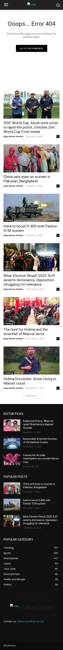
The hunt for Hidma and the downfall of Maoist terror (26, 331)
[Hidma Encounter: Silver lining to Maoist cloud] (31, 360)
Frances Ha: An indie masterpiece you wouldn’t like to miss (40, 458)
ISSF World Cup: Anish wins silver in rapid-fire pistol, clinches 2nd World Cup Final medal (31, 127)
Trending (9, 171)
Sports (7, 117)
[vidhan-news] (31, 4)
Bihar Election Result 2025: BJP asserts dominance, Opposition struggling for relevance (29, 280)
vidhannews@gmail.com (30, 621)
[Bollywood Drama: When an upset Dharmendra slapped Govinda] (12, 425)
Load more (30, 395)
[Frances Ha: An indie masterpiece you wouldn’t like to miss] (12, 459)
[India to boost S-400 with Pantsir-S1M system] (31, 208)
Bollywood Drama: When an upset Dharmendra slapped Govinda (38, 424)
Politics (8, 269)
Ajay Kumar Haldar (13, 136)
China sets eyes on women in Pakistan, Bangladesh (27, 179)
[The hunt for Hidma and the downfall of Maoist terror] (31, 311)
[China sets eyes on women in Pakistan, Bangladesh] (31, 158)
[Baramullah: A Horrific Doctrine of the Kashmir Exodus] (12, 443)
